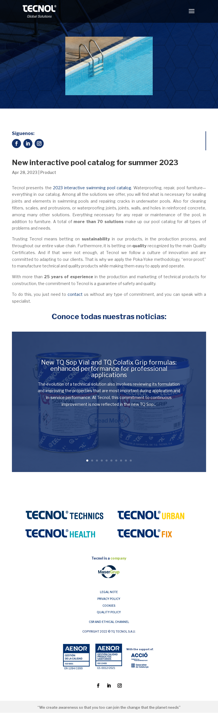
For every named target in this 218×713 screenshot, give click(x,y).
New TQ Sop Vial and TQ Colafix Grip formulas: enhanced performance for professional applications (109, 369)
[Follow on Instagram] (39, 143)
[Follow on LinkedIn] (27, 143)
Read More (108, 420)
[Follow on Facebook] (16, 143)
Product (48, 172)
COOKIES (108, 605)
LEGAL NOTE (109, 592)
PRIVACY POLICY (108, 598)
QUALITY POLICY (109, 612)
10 (131, 461)
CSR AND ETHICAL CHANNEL (109, 621)
